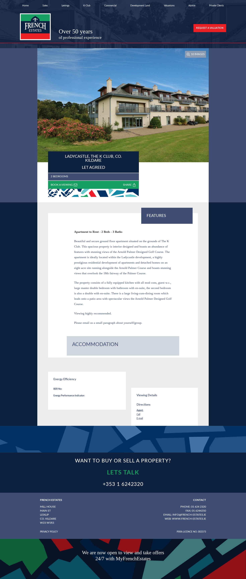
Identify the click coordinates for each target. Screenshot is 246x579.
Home (25, 6)
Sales (45, 6)
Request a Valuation (209, 28)
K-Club (86, 6)
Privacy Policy (49, 532)
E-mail (140, 418)
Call (138, 414)
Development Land (140, 6)
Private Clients (216, 6)
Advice (191, 6)
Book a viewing (62, 184)
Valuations (169, 6)
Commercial (110, 6)
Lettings (65, 6)
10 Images (197, 54)
